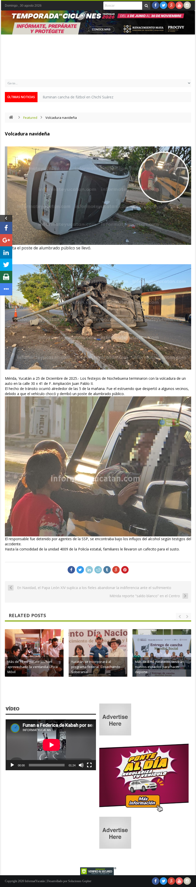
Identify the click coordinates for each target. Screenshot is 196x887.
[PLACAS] (144, 812)
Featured (30, 117)
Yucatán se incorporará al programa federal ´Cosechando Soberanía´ (95, 666)
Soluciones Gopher (79, 881)
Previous (7, 29)
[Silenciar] (81, 765)
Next (188, 29)
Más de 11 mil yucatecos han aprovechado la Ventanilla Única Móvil (32, 666)
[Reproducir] (12, 765)
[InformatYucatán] (98, 70)
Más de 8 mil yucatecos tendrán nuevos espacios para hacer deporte (159, 666)
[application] (51, 744)
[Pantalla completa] (89, 765)
